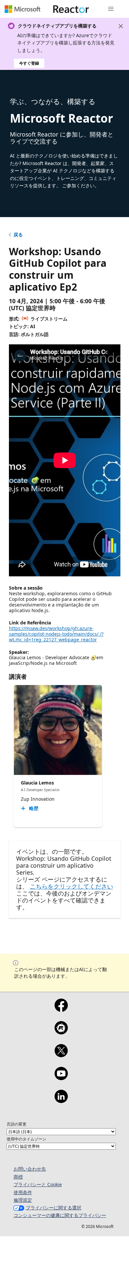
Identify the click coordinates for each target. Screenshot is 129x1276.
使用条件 (23, 1192)
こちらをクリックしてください (71, 886)
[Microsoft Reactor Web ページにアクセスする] (71, 9)
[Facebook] (61, 1009)
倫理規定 (23, 1200)
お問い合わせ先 (30, 1169)
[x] (61, 1055)
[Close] (120, 26)
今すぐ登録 (29, 63)
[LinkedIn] (61, 1101)
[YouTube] (61, 1078)
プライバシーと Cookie (38, 1184)
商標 (18, 1177)
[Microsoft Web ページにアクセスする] (22, 9)
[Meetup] (61, 1032)
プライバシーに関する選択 (53, 1207)
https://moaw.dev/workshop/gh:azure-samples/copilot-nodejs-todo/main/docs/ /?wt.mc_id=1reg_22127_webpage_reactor (56, 634)
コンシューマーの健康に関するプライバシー (60, 1215)
